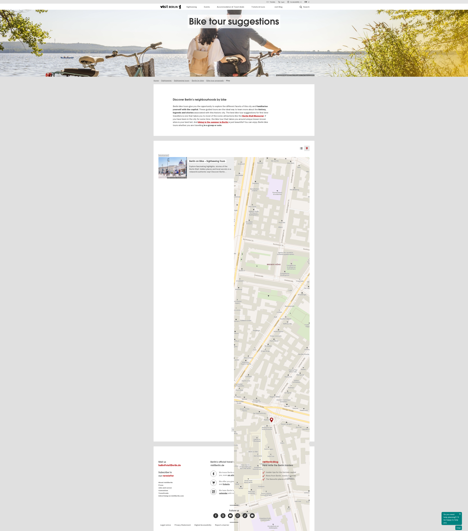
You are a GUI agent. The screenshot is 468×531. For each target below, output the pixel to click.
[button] (271, 420)
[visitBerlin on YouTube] (230, 515)
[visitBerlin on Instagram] (237, 515)
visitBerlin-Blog (270, 462)
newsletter (168, 475)
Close (460, 514)
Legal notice (165, 525)
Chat (459, 528)
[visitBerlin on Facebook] (215, 515)
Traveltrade (163, 493)
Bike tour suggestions (234, 21)
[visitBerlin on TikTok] (245, 515)
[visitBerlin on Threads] (223, 515)
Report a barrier (222, 525)
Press (160, 485)
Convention (163, 490)
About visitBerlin (165, 482)
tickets (226, 484)
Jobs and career (165, 488)
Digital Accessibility (202, 525)
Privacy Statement (183, 525)
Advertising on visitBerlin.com (171, 496)
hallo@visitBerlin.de (169, 465)
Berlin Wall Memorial (253, 116)
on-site (231, 475)
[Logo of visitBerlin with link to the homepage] (170, 6)
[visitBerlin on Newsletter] (252, 515)
